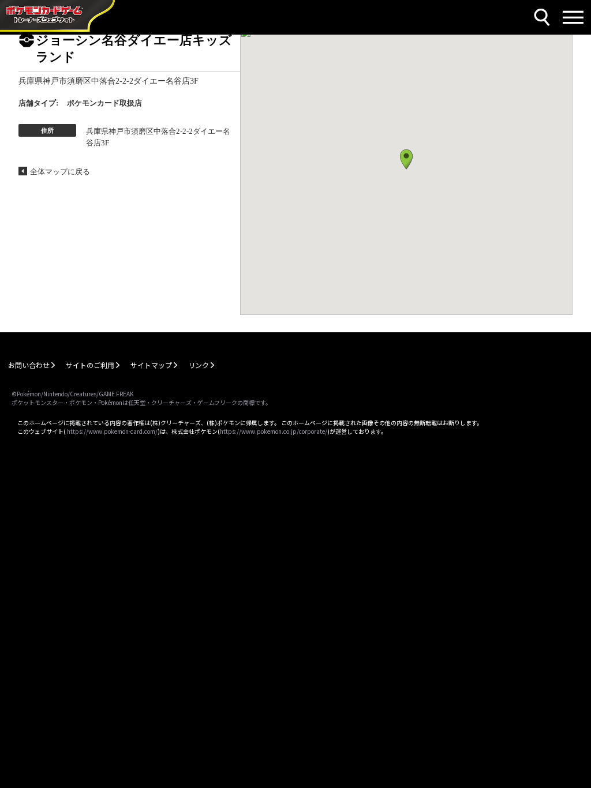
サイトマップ (151, 365)
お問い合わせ (29, 365)
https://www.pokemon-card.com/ (112, 431)
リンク (198, 365)
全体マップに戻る (60, 171)
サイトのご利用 (90, 365)
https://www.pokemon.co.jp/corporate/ (273, 431)
